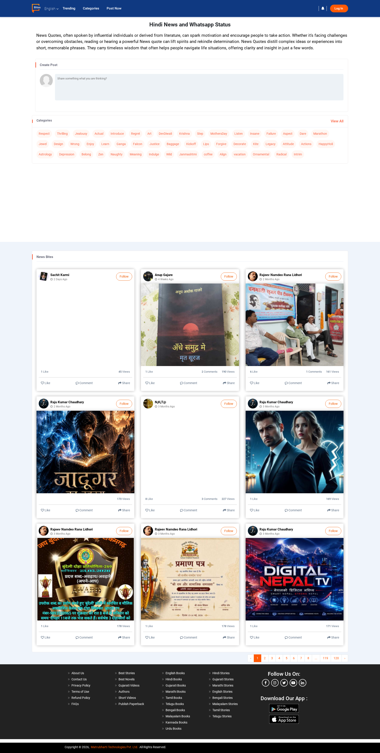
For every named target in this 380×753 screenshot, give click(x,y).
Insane (254, 133)
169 (332, 499)
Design (58, 144)
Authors (124, 691)
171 (332, 626)
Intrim (298, 154)
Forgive (221, 144)
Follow (124, 276)
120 (336, 658)
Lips (206, 144)
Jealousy (81, 133)
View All (337, 121)
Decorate (240, 144)
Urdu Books (173, 728)
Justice (154, 144)
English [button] (49, 9)
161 (332, 371)
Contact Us (79, 679)
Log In (339, 8)
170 (123, 499)
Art (149, 133)
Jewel (43, 144)
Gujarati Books (176, 685)
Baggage (173, 144)
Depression (66, 154)
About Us (77, 673)
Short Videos (127, 698)
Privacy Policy (80, 685)
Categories (91, 8)
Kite (255, 144)
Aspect (287, 133)
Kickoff (191, 144)
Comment (86, 383)
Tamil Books (174, 698)
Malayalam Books (178, 716)
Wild (169, 154)
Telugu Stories (222, 716)
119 (325, 658)
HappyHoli (326, 144)
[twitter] (284, 683)
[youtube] (293, 683)
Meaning (136, 154)
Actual (99, 133)
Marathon (320, 133)
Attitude (288, 144)
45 (124, 371)
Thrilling (62, 133)
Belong (86, 154)
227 (228, 499)
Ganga (121, 144)
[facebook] (265, 683)
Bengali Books (175, 710)
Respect (44, 133)
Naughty (116, 154)
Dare (303, 133)
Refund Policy (80, 698)
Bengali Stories (222, 698)
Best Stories (127, 673)
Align (223, 154)
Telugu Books (175, 704)
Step (200, 133)
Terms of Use (80, 691)
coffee (208, 154)
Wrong (74, 144)
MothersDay (218, 133)
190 (228, 371)
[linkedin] (302, 683)
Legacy (271, 144)
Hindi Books (174, 679)
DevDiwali (165, 133)
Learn (105, 144)
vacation (240, 154)
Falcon (137, 144)
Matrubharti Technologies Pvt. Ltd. (114, 747)
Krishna (184, 133)
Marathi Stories (222, 685)
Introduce (117, 133)
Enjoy (90, 144)
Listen (238, 133)
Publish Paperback (131, 704)
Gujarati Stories (223, 679)
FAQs (75, 704)
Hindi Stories (221, 673)
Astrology (45, 154)
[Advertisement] (190, 199)
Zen (100, 154)
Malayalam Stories (225, 704)
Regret (135, 133)
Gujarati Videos (129, 685)
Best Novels (127, 679)
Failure (271, 133)
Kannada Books (176, 722)
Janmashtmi (188, 154)
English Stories (222, 691)
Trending (69, 8)
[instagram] (275, 683)
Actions (306, 144)
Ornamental (261, 154)
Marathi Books (176, 691)
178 (123, 626)
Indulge (154, 154)
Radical (281, 154)
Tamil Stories (221, 710)
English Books (175, 673)
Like (47, 383)
